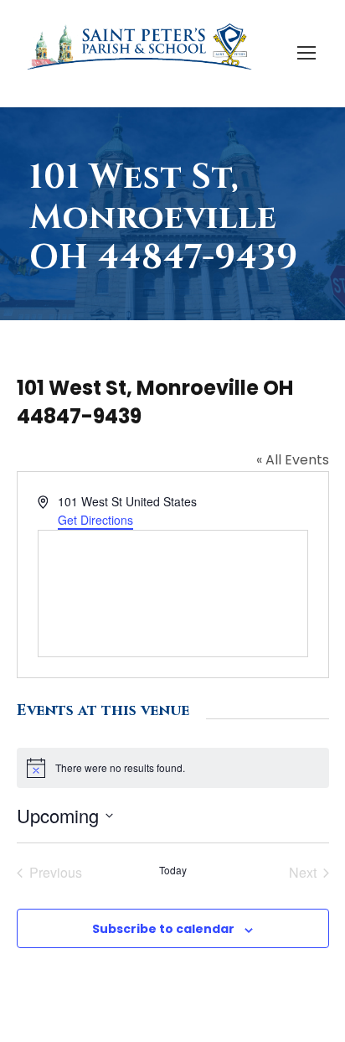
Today (173, 870)
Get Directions (95, 519)
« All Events (292, 459)
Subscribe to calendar (163, 928)
